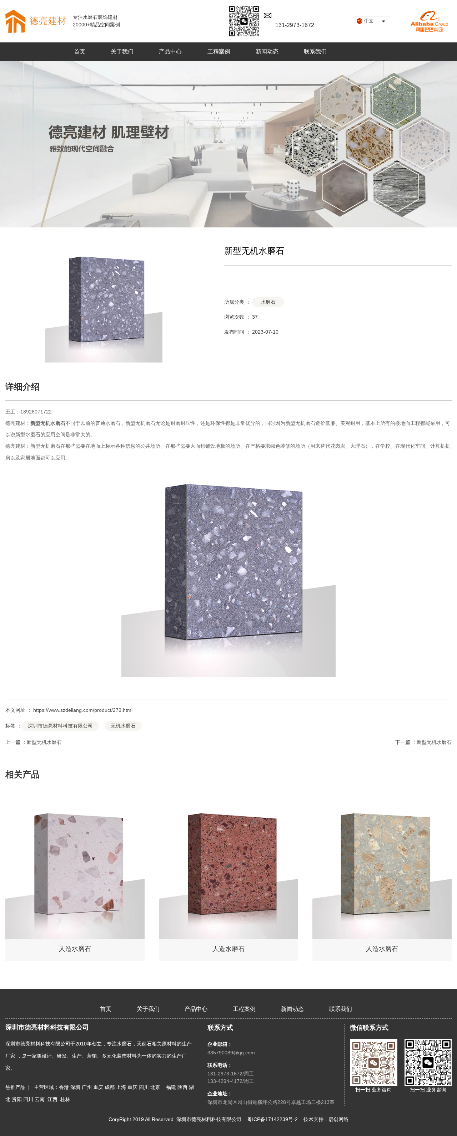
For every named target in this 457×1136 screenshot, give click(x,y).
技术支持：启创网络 (325, 1119)
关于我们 (122, 51)
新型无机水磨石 (44, 742)
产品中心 (170, 51)
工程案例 (218, 51)
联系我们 (315, 51)
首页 (79, 51)
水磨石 (268, 302)
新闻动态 (267, 51)
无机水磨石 (52, 423)
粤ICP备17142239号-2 (272, 1119)
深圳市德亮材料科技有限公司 (60, 726)
